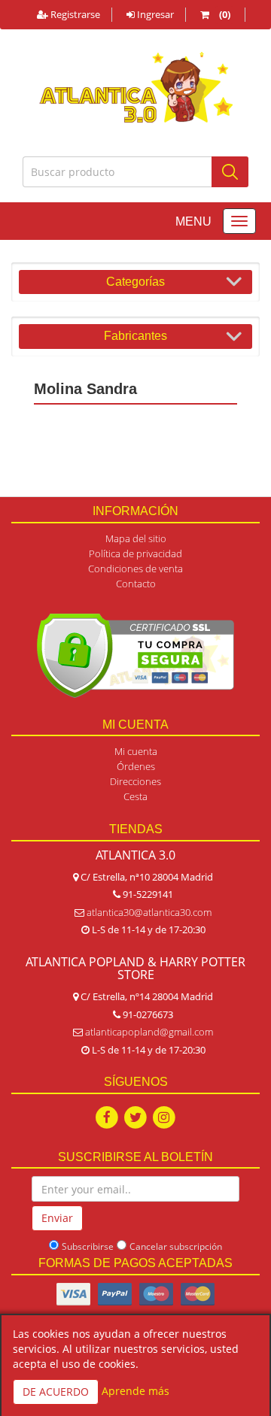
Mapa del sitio (135, 538)
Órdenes (136, 766)
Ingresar (154, 14)
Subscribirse (88, 1246)
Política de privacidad (135, 553)
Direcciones (135, 781)
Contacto (136, 583)
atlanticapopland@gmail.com (149, 1032)
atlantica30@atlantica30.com (149, 912)
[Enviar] (230, 171)
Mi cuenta (135, 751)
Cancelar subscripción (175, 1246)
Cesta (135, 796)
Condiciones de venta (135, 568)
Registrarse (74, 14)
